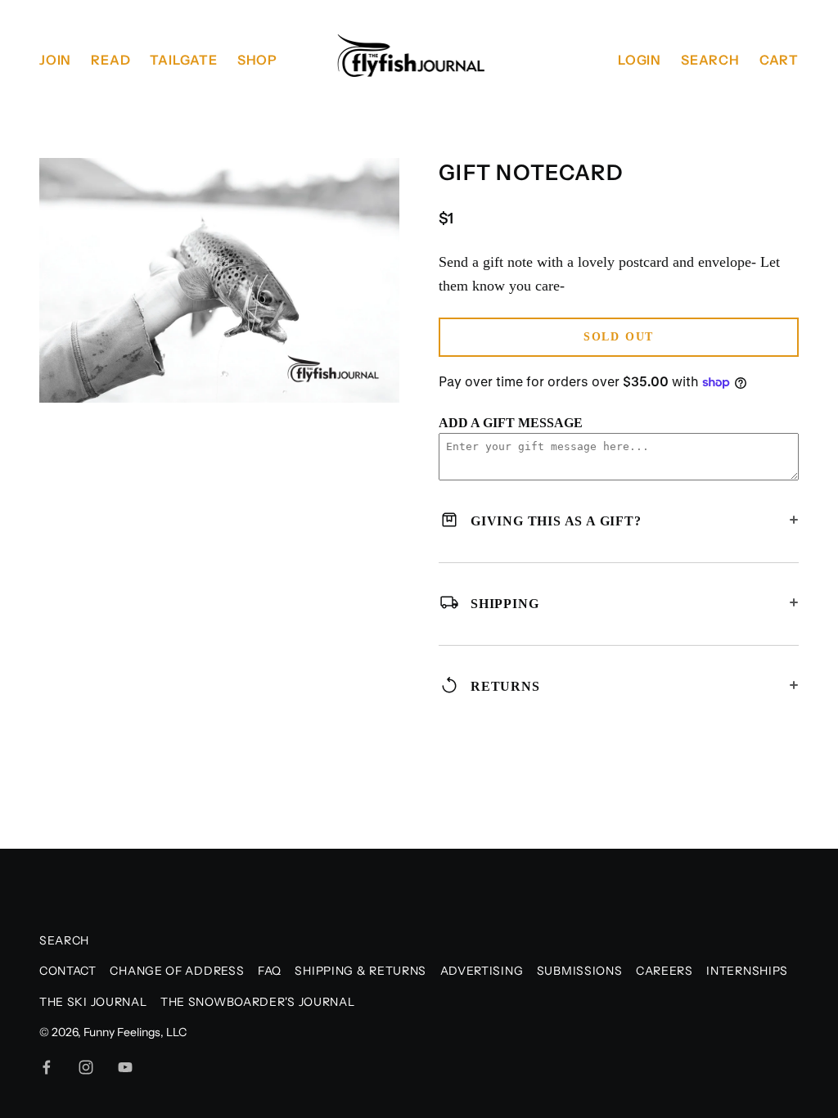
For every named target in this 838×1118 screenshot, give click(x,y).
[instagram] (86, 1067)
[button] (380, 177)
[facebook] (46, 1067)
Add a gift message (511, 423)
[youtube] (125, 1067)
